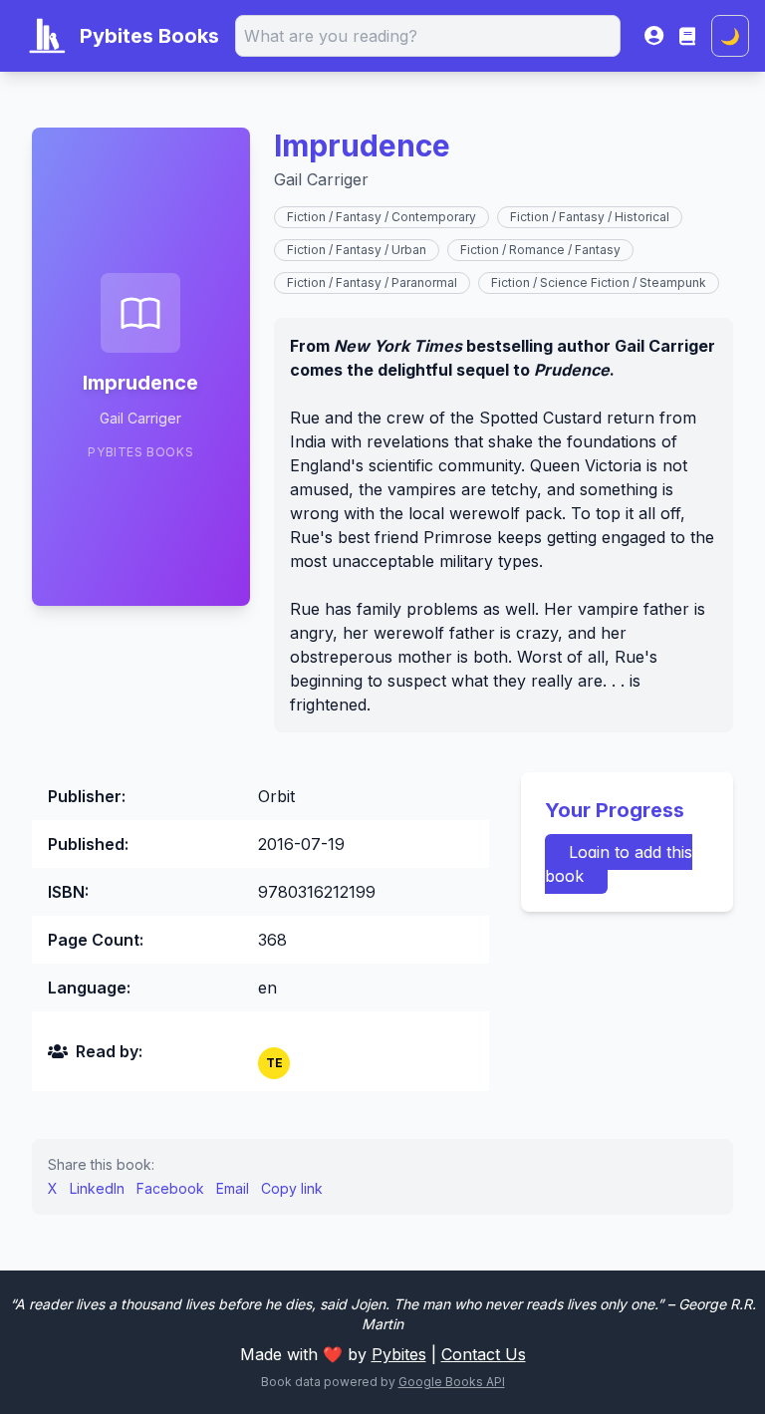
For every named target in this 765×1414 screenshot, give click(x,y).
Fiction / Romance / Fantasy (540, 249)
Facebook (170, 1188)
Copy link (292, 1188)
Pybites (399, 1354)
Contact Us (483, 1354)
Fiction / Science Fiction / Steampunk (598, 282)
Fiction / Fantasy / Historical (589, 216)
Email (232, 1188)
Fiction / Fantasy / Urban (356, 249)
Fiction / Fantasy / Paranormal (372, 282)
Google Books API (451, 1381)
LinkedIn (97, 1188)
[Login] (654, 36)
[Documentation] (687, 36)
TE (274, 1062)
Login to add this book (618, 864)
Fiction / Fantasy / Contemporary (381, 216)
